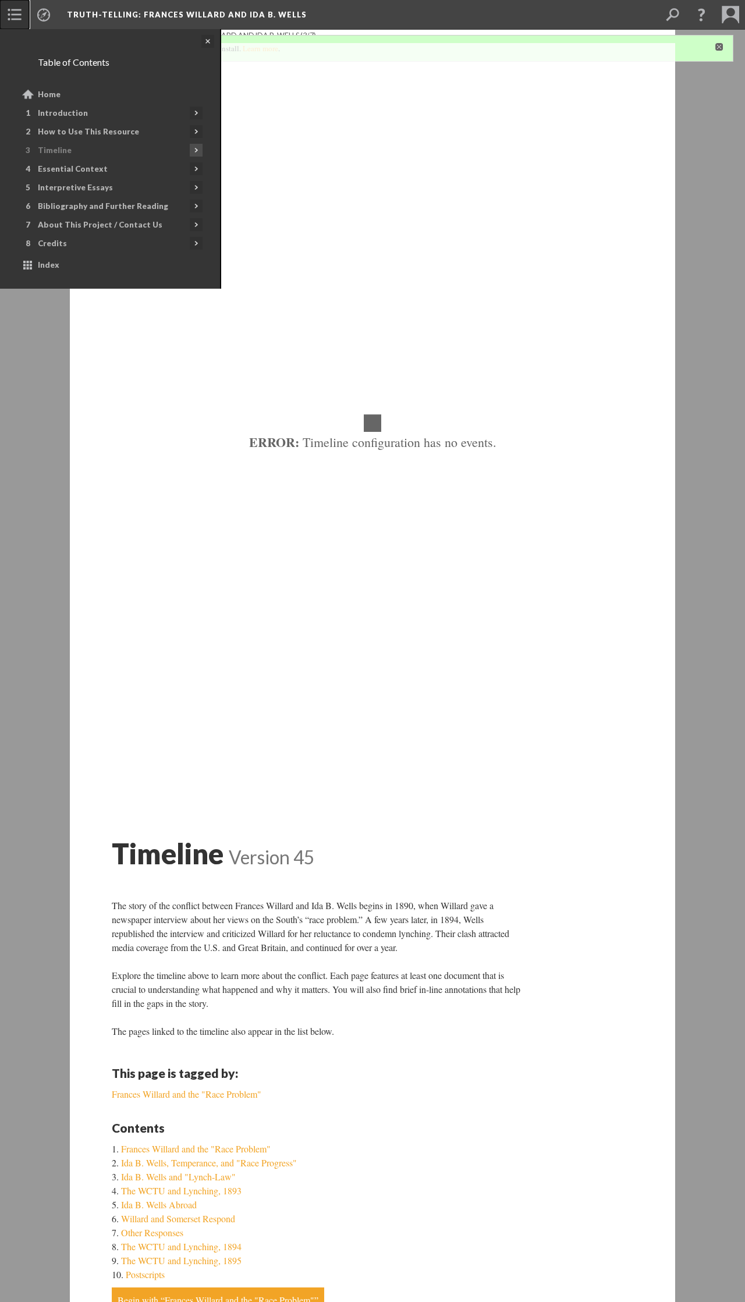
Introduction (63, 113)
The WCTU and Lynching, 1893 (181, 1190)
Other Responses (152, 1232)
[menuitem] (14, 14)
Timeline (55, 150)
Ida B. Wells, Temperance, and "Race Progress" (209, 1162)
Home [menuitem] (49, 94)
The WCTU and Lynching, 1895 (181, 1260)
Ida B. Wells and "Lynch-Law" (178, 1176)
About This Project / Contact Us (100, 224)
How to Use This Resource (88, 131)
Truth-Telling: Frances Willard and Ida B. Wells (187, 14)
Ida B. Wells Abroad (159, 1204)
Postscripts (145, 1274)
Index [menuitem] (48, 264)
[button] (701, 14)
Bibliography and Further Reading (103, 206)
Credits (52, 243)
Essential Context (73, 168)
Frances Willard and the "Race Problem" (196, 1149)
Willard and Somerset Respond (178, 1218)
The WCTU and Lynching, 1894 (181, 1246)
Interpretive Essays (75, 187)
